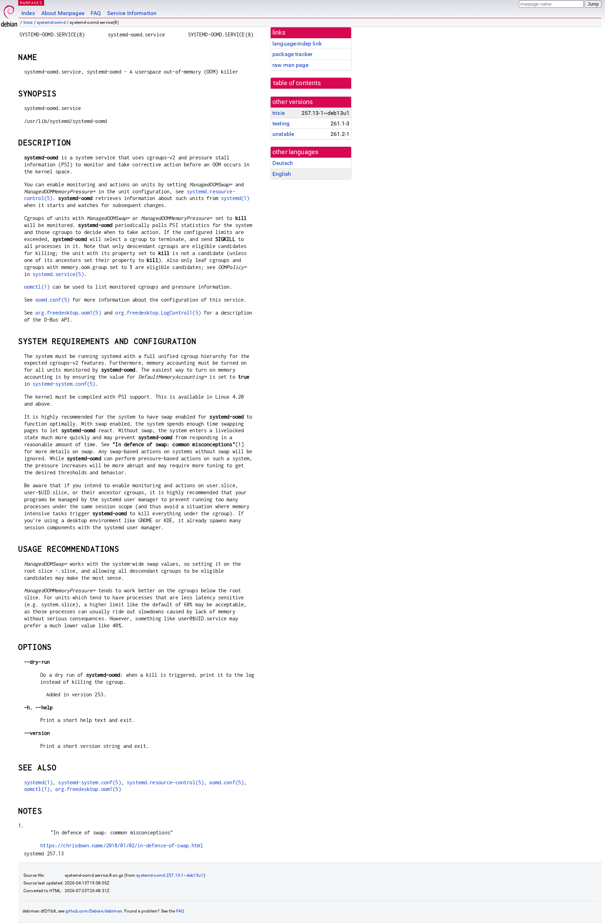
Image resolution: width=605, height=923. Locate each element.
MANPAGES (31, 2)
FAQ (96, 13)
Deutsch (282, 163)
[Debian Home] (9, 14)
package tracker (292, 54)
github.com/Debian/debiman (93, 911)
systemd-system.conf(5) (64, 384)
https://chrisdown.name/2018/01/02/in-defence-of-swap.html (121, 845)
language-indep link (297, 43)
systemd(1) (235, 198)
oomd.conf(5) (52, 300)
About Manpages (62, 13)
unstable (283, 134)
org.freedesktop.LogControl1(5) (158, 313)
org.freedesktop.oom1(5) (68, 313)
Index (28, 13)
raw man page (290, 65)
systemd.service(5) (58, 274)
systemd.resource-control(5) (165, 782)
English (281, 174)
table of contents (297, 83)
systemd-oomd (51, 22)
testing (281, 123)
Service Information (132, 13)
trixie (28, 22)
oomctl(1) (37, 287)
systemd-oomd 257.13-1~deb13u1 (169, 875)
